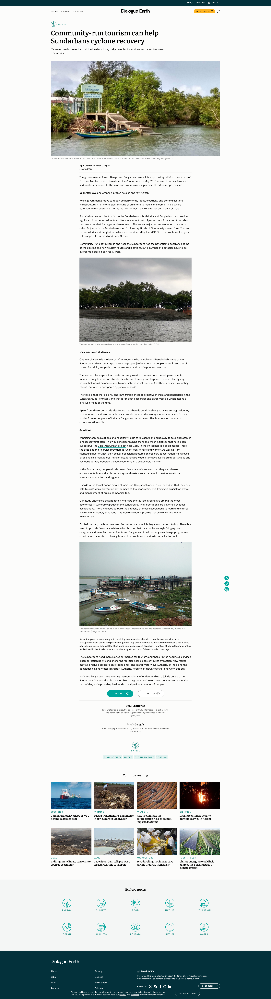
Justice (170, 934)
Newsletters (203, 11)
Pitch (53, 982)
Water (204, 934)
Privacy (98, 971)
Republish (200, 3)
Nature (169, 910)
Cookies (99, 976)
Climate (101, 910)
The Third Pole (144, 757)
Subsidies (57, 812)
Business (101, 934)
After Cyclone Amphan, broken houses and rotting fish (117, 193)
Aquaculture (145, 858)
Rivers (128, 757)
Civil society (113, 757)
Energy (67, 910)
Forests (135, 934)
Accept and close (187, 993)
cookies (134, 994)
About (190, 3)
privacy (122, 994)
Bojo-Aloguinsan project (112, 445)
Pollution (204, 910)
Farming (99, 812)
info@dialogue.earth (190, 978)
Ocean (67, 934)
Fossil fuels (188, 858)
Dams (97, 858)
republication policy (198, 976)
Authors (55, 988)
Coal (54, 858)
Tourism (161, 757)
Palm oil (142, 812)
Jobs (53, 976)
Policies (99, 988)
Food (135, 910)
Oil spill (185, 812)
